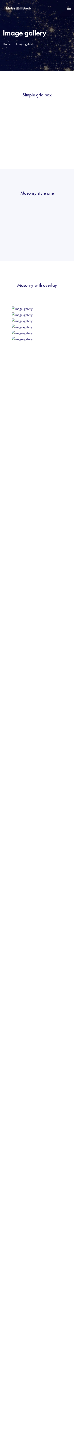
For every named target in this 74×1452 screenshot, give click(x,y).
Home (7, 44)
